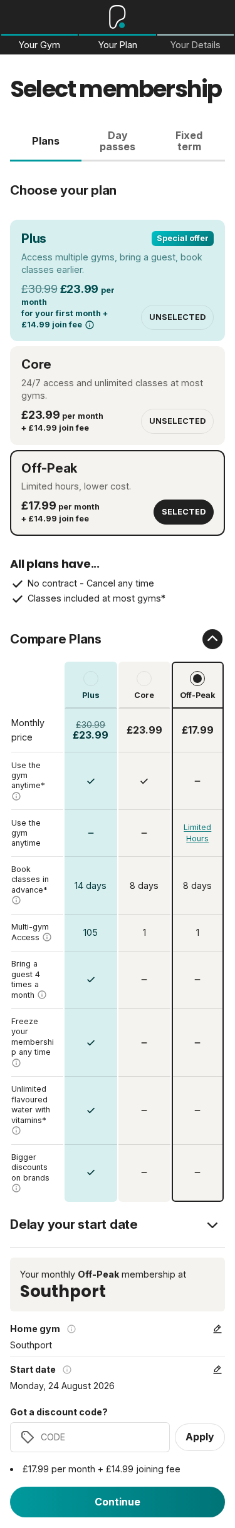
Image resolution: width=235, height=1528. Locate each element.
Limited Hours (197, 833)
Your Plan (117, 45)
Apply (199, 1436)
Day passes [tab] (117, 141)
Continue (117, 1501)
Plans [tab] (46, 141)
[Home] (117, 17)
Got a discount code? (59, 1412)
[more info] (90, 325)
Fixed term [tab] (188, 141)
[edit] (217, 1329)
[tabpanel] (117, 681)
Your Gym (39, 45)
